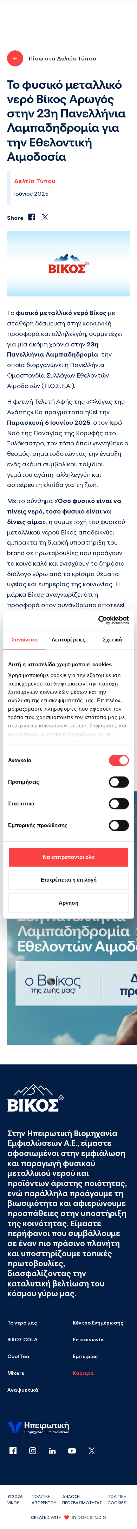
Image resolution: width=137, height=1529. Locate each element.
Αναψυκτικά (22, 1390)
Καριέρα (83, 1373)
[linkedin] (56, 1451)
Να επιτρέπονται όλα (68, 857)
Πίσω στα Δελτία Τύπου (62, 58)
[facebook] (17, 1451)
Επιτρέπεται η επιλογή (69, 880)
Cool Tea (18, 1356)
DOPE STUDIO (92, 1517)
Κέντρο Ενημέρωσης (98, 1323)
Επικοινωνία (88, 1339)
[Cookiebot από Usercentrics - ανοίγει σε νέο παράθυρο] (98, 620)
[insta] (37, 1451)
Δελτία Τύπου (34, 181)
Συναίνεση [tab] (25, 640)
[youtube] (76, 1451)
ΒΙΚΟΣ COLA (22, 1339)
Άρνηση (68, 903)
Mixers (15, 1373)
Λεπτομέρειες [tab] (68, 640)
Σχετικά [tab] (112, 640)
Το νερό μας (22, 1323)
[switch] (119, 782)
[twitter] (91, 1451)
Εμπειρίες (85, 1356)
